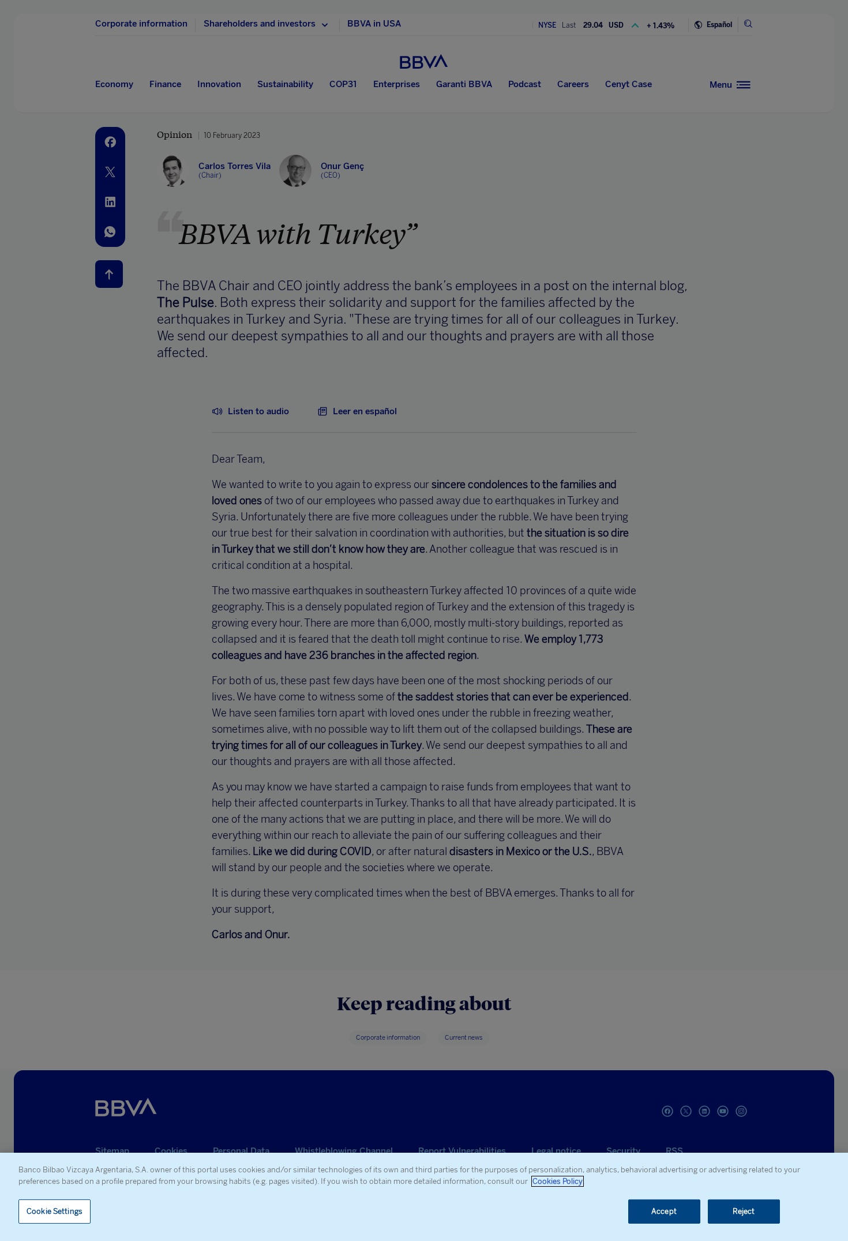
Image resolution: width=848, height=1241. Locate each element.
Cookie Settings (54, 1211)
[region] (424, 1197)
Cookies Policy (557, 1181)
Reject (744, 1211)
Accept (664, 1211)
